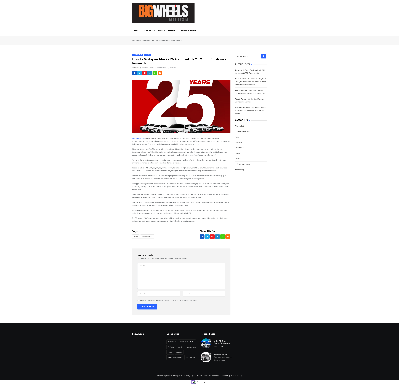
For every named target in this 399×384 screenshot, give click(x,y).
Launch (237, 153)
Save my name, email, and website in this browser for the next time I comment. (168, 300)
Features (171, 31)
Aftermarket (239, 126)
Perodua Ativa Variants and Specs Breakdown (222, 357)
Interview (238, 142)
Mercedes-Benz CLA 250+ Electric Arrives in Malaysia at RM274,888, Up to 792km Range (250, 110)
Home (136, 31)
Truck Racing (239, 170)
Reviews (161, 31)
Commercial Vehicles (188, 31)
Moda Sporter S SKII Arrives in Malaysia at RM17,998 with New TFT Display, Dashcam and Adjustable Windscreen (250, 82)
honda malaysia (147, 236)
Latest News (148, 31)
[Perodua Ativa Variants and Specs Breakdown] (206, 357)
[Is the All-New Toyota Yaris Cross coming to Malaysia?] (206, 343)
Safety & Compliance (242, 164)
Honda (136, 236)
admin (136, 68)
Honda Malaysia (138, 138)
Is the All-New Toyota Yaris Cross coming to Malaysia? (223, 343)
